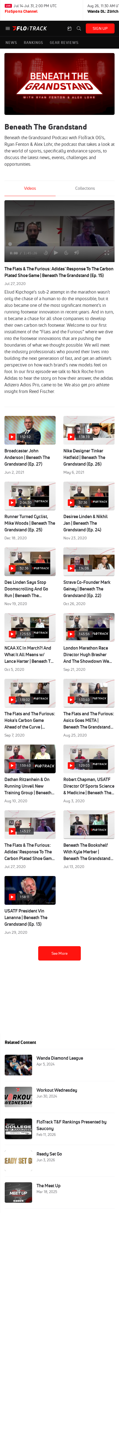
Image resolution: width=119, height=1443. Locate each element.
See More (59, 953)
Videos (30, 188)
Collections (85, 188)
